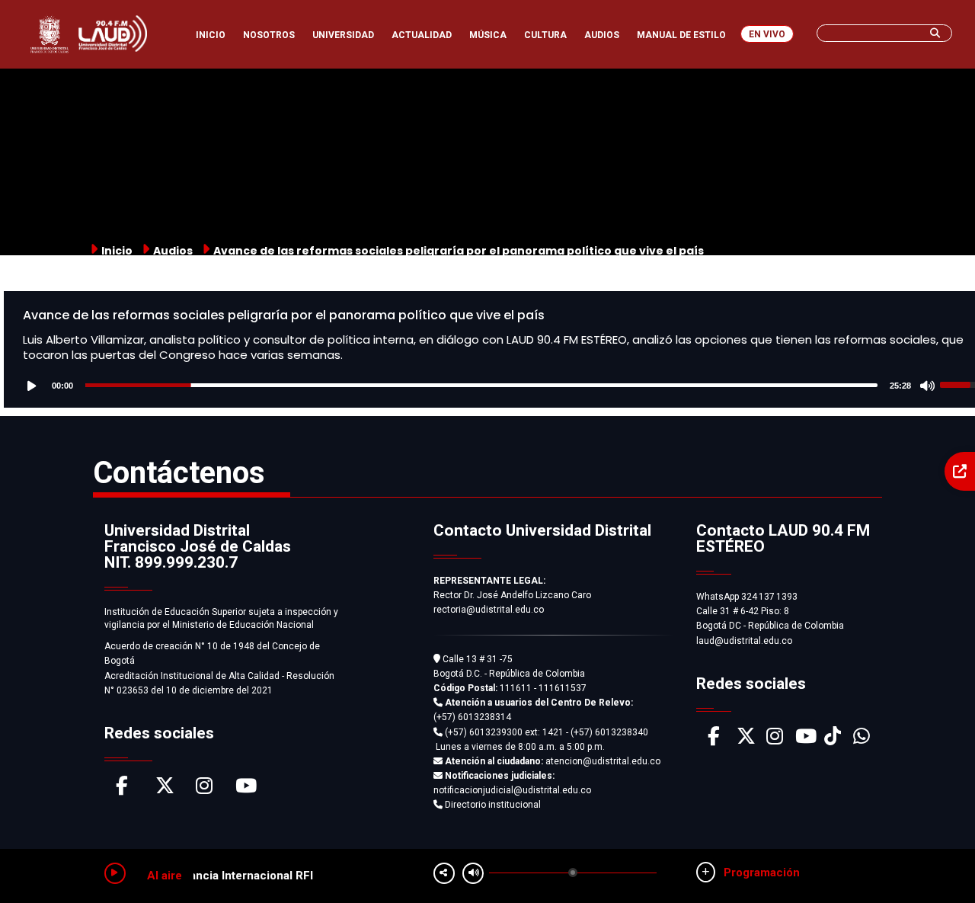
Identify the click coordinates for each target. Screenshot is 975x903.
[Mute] (927, 384)
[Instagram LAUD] (774, 740)
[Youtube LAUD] (806, 740)
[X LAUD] (746, 740)
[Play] (35, 384)
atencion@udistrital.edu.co (552, 761)
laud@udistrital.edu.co (744, 641)
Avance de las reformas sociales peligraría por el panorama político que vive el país (284, 315)
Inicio (117, 250)
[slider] (481, 385)
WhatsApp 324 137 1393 (747, 596)
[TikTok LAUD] (832, 740)
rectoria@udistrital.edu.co (488, 609)
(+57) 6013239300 (484, 732)
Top (935, 861)
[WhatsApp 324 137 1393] (861, 740)
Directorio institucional (492, 804)
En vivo (767, 34)
